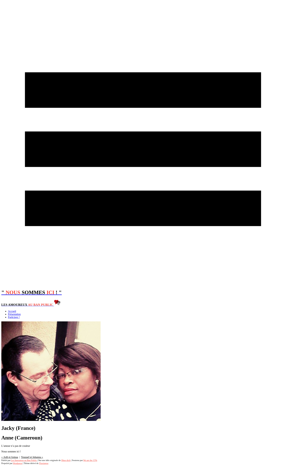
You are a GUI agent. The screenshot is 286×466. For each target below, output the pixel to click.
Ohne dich (66, 460)
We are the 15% (90, 460)
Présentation (14, 314)
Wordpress (17, 463)
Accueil (12, 311)
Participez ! (14, 317)
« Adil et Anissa (9, 457)
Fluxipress (43, 463)
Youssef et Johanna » (32, 457)
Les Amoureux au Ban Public (24, 460)
